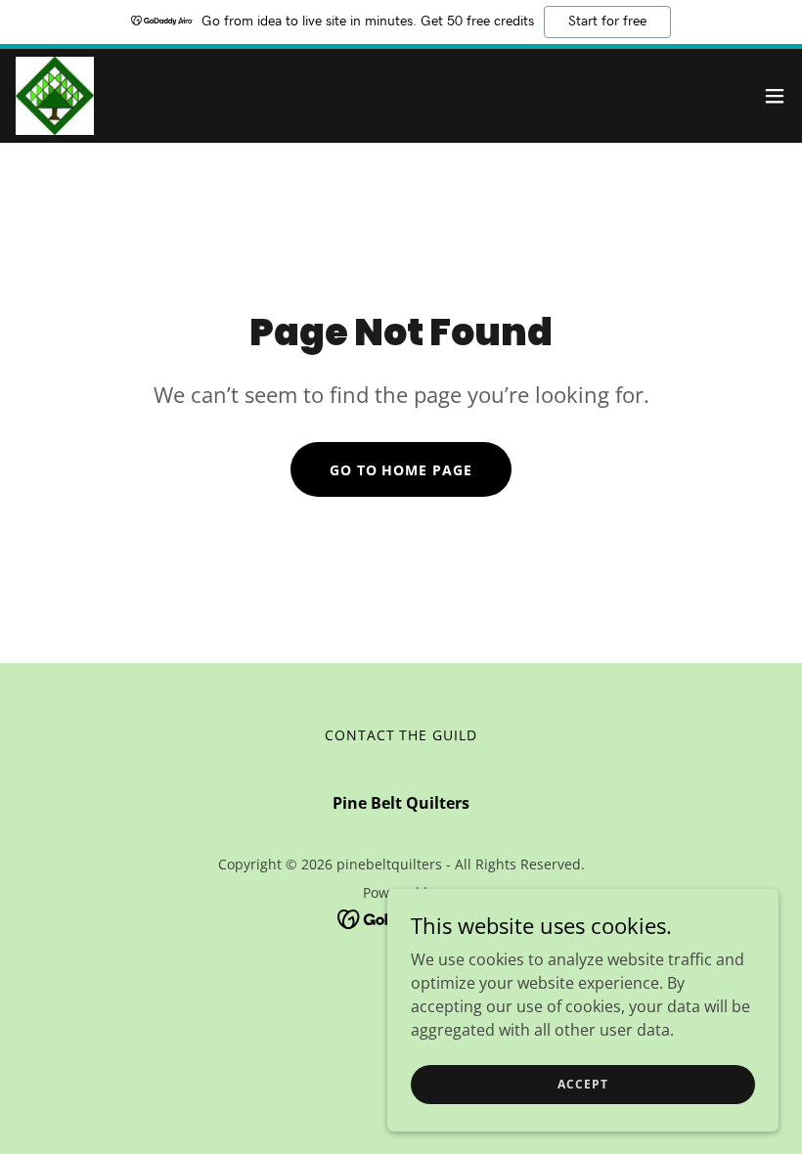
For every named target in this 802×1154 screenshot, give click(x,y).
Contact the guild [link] (401, 735)
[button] (774, 95)
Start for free (607, 21)
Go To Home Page (401, 470)
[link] (55, 96)
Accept (582, 1084)
